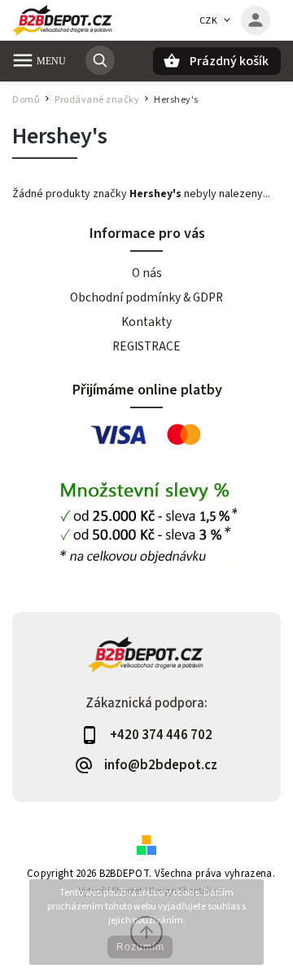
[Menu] (23, 60)
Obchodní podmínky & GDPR (146, 297)
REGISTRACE (146, 346)
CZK (208, 21)
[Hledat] (100, 60)
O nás (147, 273)
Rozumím (140, 947)
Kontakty (146, 322)
